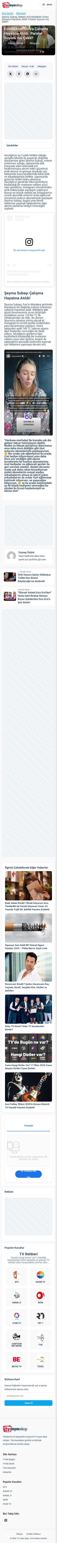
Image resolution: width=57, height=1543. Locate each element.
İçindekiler (12, 145)
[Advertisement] (28, 525)
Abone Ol (29, 1403)
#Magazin (42, 66)
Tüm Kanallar (9, 1468)
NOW (5, 1499)
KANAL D (7, 1495)
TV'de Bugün (9, 1459)
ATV (5, 1487)
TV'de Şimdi (8, 1463)
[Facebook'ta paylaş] (19, 74)
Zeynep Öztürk (15, 43)
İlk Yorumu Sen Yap (28, 1174)
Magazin (21, 13)
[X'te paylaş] (10, 74)
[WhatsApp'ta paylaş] (27, 74)
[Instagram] (6, 1520)
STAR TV (7, 1504)
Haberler (7, 1472)
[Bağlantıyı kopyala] (36, 74)
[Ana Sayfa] (13, 4)
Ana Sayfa (7, 13)
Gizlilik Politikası (33, 1534)
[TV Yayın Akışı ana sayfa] (15, 1428)
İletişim (19, 1534)
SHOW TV (7, 1491)
